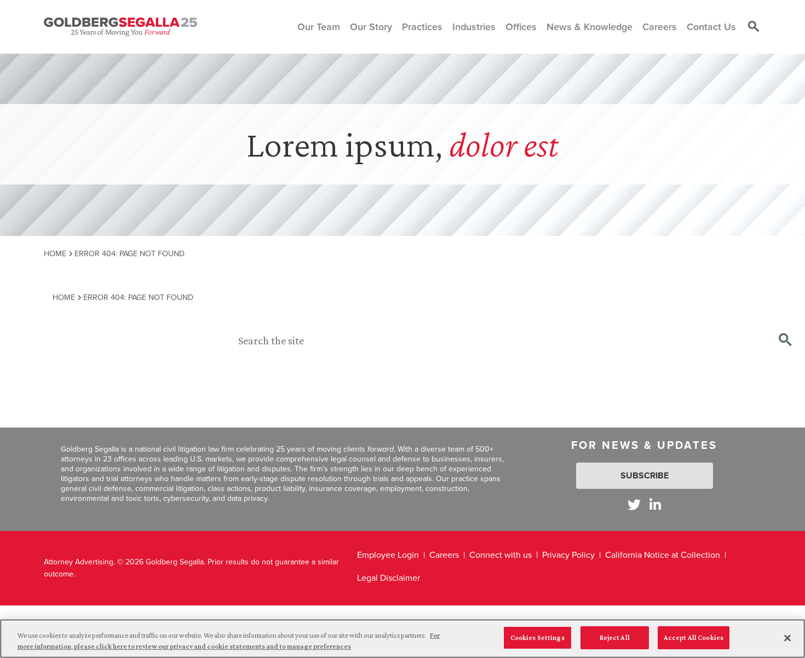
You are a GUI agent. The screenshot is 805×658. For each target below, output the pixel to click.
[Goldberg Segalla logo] (120, 27)
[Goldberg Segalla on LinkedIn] (655, 504)
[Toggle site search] (753, 27)
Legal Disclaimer (388, 578)
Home (55, 253)
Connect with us (500, 555)
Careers (444, 555)
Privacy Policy (568, 555)
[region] (402, 638)
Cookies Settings (537, 637)
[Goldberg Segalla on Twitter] (634, 504)
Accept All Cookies (693, 637)
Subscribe (644, 475)
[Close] (787, 638)
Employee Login (388, 555)
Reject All (615, 637)
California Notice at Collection (662, 555)
